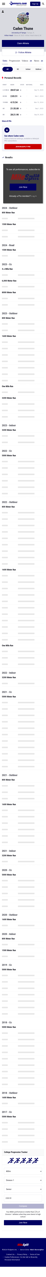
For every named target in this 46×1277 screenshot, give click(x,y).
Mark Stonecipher (37, 1250)
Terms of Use (35, 1254)
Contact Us (10, 1254)
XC (18, 69)
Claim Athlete (23, 43)
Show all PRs (6, 121)
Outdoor (38, 69)
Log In (34, 196)
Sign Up (35, 4)
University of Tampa (19, 33)
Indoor (28, 69)
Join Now (23, 1222)
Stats (5, 61)
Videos (27, 61)
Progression (14, 61)
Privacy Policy (22, 1254)
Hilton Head (8, 35)
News (38, 61)
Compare (23, 1206)
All (8, 69)
